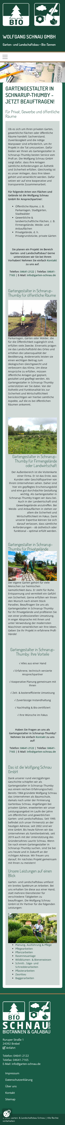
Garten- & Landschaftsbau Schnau (28, 1118)
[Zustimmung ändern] (7, 1113)
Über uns (11, 1086)
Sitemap (10, 1099)
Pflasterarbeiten (25, 970)
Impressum (12, 1073)
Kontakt (52, 260)
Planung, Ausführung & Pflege (33, 945)
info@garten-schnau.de (41, 275)
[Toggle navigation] (5, 56)
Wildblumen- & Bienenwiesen (33, 959)
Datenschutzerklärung (18, 1079)
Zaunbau (20, 974)
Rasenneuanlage (25, 956)
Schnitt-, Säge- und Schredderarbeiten (26, 965)
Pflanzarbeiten (24, 952)
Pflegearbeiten (24, 948)
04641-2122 (27, 271)
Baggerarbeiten (24, 978)
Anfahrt (10, 1048)
